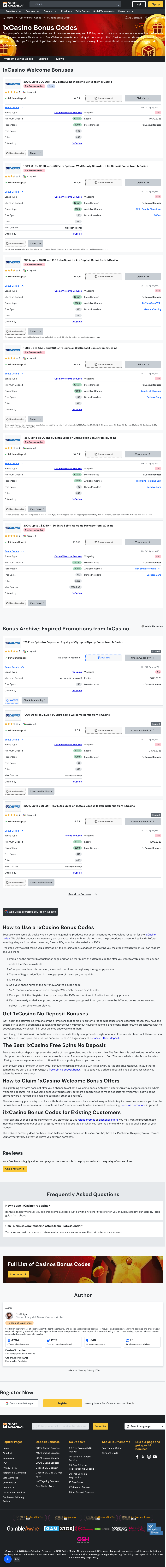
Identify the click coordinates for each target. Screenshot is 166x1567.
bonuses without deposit (104, 1038)
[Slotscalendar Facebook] (138, 1457)
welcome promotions (132, 1105)
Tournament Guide (112, 1448)
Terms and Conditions (14, 1492)
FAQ (5, 1462)
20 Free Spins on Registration (78, 1475)
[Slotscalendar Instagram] (150, 1457)
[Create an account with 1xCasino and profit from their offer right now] (151, 107)
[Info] (8, 1559)
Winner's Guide (110, 1452)
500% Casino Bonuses (47, 1448)
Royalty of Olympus (151, 391)
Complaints (8, 1457)
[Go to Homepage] (13, 4)
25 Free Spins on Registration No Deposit (81, 1467)
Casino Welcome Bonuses (68, 112)
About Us (7, 1452)
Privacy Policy (10, 1467)
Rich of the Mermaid (145, 568)
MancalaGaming (152, 309)
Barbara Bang (154, 397)
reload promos (86, 1119)
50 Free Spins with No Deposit (80, 1450)
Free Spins (76, 672)
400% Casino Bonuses (47, 1452)
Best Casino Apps (45, 1486)
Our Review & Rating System (13, 1499)
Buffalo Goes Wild (151, 303)
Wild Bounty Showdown (148, 209)
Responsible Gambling (14, 1472)
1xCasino (77, 143)
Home (6, 1448)
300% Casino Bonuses (47, 1457)
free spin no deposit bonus (65, 1069)
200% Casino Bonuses (47, 1462)
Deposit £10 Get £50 (47, 1467)
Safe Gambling (10, 1477)
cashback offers (108, 1119)
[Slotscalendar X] (144, 1457)
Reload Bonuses (73, 835)
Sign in (130, 1403)
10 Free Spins (76, 1482)
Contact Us (8, 1487)
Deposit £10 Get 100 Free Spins (49, 1474)
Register (63, 1403)
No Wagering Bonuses (47, 1481)
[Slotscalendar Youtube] (156, 1457)
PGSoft (157, 215)
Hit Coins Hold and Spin (148, 480)
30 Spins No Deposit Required (80, 1458)
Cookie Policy (10, 1482)
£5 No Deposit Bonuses (81, 1492)
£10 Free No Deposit (79, 1487)
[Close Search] (117, 4)
